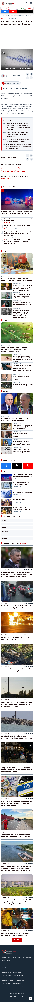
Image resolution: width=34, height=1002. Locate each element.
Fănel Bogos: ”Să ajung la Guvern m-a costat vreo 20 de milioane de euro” (14, 419)
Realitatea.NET (16, 75)
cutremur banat (21, 171)
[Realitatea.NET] (8, 3)
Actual (12, 15)
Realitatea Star (16, 970)
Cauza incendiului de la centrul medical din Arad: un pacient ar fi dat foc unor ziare (16, 213)
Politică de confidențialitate (24, 957)
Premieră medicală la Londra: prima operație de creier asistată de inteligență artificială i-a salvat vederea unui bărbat (22, 369)
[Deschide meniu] (31, 3)
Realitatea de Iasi (17, 983)
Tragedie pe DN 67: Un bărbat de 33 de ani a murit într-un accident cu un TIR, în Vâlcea (16, 836)
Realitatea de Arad (19, 980)
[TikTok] (29, 11)
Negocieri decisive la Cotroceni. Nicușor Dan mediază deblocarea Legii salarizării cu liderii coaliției (18, 233)
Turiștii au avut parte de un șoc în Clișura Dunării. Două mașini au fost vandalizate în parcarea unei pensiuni (16, 770)
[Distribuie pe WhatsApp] (27, 77)
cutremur (5, 168)
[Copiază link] (27, 74)
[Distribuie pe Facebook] (31, 74)
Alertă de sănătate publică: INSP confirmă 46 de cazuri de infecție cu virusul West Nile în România (22, 358)
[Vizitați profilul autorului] (3, 76)
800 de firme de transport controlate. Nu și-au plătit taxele (21, 484)
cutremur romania (8, 171)
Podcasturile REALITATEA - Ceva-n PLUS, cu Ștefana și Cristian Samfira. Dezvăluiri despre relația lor (18, 241)
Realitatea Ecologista (27, 970)
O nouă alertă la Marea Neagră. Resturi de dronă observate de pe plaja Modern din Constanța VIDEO (18, 146)
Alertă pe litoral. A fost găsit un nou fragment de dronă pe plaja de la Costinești (16, 737)
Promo (6, 245)
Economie (7, 222)
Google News (6, 179)
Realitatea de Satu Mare (7, 986)
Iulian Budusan (28, 603)
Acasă (4, 15)
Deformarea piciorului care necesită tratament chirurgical (21, 377)
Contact (4, 957)
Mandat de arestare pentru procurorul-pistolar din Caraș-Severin (22, 435)
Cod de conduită (6, 960)
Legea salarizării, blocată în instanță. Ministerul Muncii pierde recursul (21, 451)
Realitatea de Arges (6, 983)
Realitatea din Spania (20, 986)
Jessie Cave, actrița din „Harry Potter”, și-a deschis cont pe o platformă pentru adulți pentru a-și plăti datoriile (22, 288)
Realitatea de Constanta (7, 980)
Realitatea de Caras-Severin (8, 978)
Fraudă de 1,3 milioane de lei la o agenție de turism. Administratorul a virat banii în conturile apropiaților (16, 803)
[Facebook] (5, 11)
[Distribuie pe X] (31, 77)
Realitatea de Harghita (22, 978)
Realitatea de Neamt (6, 972)
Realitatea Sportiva (6, 970)
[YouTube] (13, 11)
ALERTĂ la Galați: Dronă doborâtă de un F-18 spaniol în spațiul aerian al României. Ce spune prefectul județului (16, 704)
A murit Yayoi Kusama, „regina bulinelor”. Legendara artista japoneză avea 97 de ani (16, 279)
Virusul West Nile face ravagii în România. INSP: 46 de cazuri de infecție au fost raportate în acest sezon (16, 349)
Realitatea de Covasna (7, 975)
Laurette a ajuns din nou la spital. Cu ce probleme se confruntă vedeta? (21, 296)
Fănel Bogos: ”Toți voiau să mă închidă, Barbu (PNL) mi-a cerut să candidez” (22, 426)
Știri (8, 15)
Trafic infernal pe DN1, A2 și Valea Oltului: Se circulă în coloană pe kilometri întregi (17, 134)
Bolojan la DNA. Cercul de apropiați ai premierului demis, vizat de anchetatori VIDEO (22, 443)
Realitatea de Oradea (19, 975)
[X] (21, 11)
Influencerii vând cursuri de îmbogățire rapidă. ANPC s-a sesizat (22, 304)
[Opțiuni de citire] (30, 998)
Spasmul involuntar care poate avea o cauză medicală (23, 385)
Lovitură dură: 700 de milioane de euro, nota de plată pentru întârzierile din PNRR (18, 226)
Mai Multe (17, 940)
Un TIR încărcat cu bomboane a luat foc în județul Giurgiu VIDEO (18, 140)
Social (3, 216)
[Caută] (26, 3)
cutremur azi (15, 168)
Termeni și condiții (12, 957)
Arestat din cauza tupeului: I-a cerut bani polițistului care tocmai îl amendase (15, 934)
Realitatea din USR (17, 972)
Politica (6, 237)
